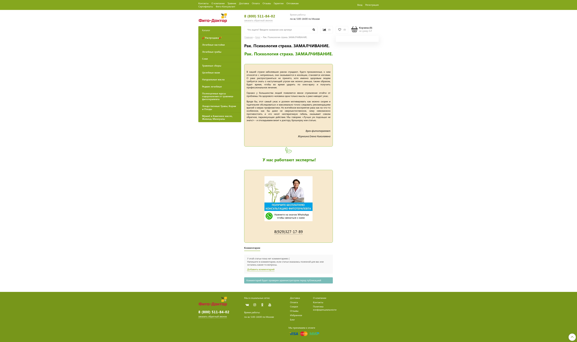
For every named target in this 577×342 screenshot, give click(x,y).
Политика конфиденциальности (324, 308)
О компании (218, 3)
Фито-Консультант (225, 6)
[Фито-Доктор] (213, 17)
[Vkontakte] (247, 305)
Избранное (296, 315)
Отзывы (267, 3)
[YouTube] (270, 305)
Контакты (203, 3)
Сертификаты (205, 6)
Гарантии (279, 3)
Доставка (244, 3)
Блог (257, 37)
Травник (231, 3)
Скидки (294, 306)
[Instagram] (255, 305)
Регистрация (372, 4)
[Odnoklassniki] (262, 305)
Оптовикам (292, 3)
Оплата (256, 3)
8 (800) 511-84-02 (259, 16)
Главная (248, 37)
